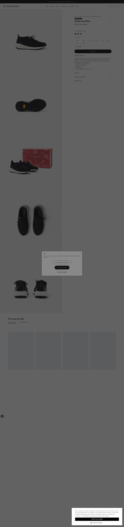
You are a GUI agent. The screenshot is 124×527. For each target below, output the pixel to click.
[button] (97, 523)
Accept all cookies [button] (97, 519)
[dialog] (62, 263)
